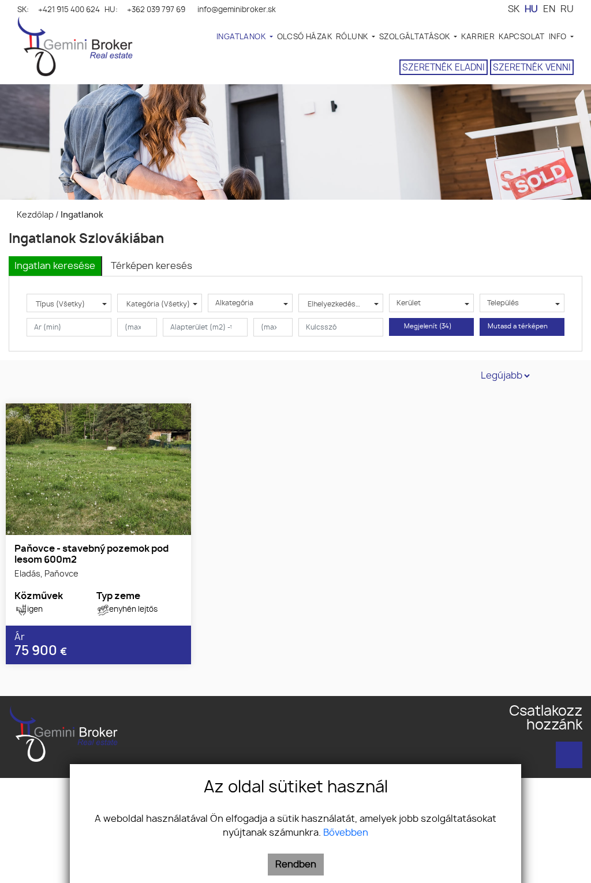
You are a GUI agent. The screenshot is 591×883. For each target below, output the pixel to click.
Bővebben (345, 832)
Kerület (409, 303)
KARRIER (478, 37)
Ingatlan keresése (54, 266)
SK (513, 9)
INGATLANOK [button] (241, 37)
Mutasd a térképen (519, 326)
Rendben (295, 864)
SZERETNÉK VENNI (532, 67)
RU (567, 9)
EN (549, 9)
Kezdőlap (34, 215)
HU (531, 9)
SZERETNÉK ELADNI (443, 67)
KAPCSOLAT (522, 37)
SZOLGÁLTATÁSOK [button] (415, 37)
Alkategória (234, 303)
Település (503, 303)
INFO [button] (558, 37)
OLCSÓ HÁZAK (304, 37)
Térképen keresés (151, 266)
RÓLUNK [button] (353, 37)
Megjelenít (428, 326)
